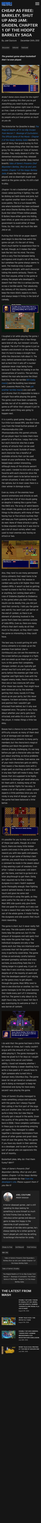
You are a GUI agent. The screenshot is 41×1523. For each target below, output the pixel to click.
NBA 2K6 (5, 1252)
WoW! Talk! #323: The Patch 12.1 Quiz (27, 1319)
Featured (25, 48)
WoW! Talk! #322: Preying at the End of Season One (29, 1348)
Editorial (15, 48)
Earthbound (20, 1247)
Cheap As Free (7, 1247)
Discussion (5, 48)
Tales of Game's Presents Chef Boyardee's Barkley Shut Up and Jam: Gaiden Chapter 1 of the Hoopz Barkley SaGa (19, 1260)
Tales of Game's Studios (10, 1269)
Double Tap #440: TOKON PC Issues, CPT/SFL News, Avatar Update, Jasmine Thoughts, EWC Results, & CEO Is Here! (29, 1304)
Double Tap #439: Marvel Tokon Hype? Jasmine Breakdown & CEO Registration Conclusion (29, 1334)
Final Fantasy (31, 1247)
